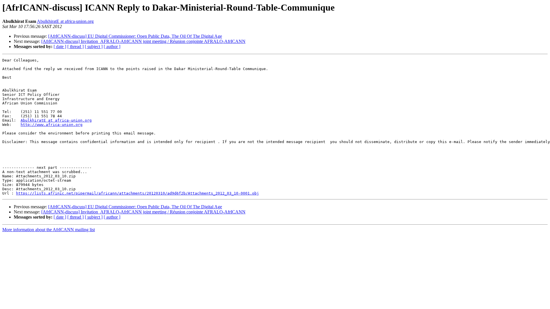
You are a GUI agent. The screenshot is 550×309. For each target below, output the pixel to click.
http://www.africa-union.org (51, 124)
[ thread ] (75, 46)
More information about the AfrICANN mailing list (48, 229)
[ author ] (112, 46)
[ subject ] (94, 46)
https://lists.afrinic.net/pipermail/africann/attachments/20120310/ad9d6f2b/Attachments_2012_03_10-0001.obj (137, 193)
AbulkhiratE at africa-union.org (65, 21)
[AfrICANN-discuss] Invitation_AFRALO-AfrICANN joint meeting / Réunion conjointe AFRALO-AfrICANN (143, 41)
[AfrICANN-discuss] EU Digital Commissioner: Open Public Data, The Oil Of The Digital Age (135, 36)
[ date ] (60, 46)
